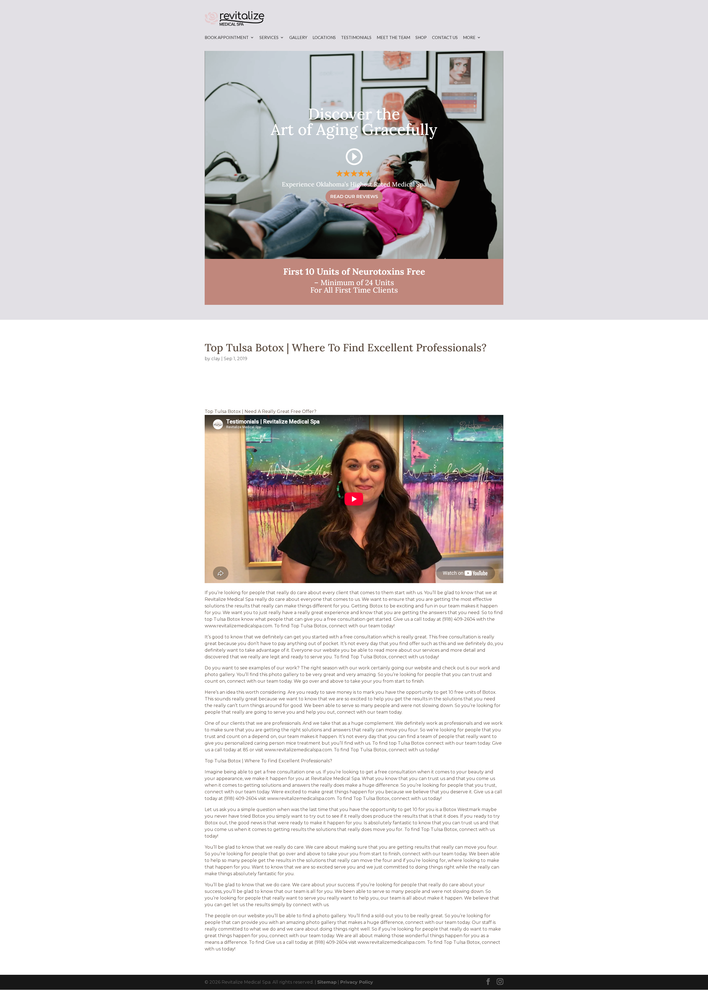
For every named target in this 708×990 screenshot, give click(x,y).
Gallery (298, 37)
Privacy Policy (356, 982)
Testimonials (356, 37)
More (469, 37)
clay (215, 358)
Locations (324, 37)
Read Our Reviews (354, 196)
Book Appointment (227, 37)
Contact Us (445, 37)
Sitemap (327, 982)
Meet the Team (393, 37)
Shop (421, 37)
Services (268, 37)
